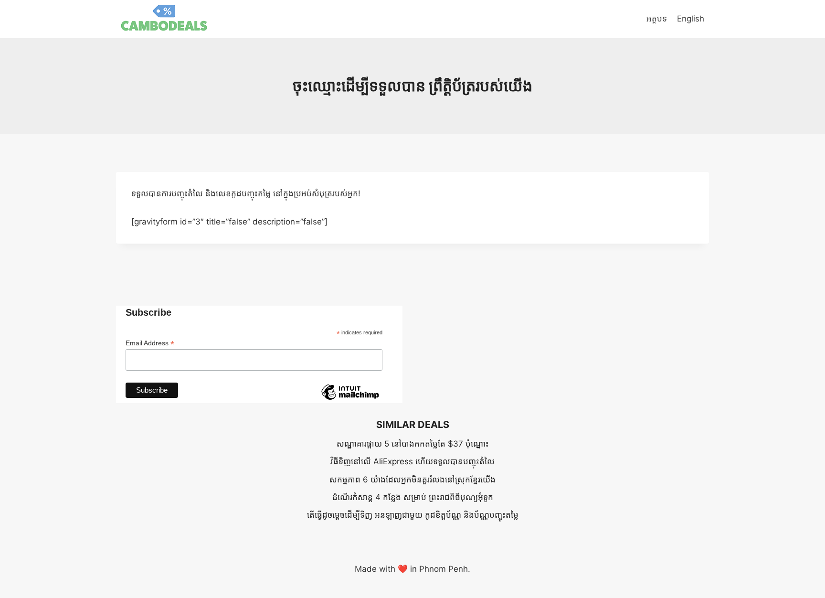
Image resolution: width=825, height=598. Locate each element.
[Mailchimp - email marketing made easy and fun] (350, 399)
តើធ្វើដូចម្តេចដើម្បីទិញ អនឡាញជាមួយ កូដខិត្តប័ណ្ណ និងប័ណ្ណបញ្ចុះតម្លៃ (412, 515)
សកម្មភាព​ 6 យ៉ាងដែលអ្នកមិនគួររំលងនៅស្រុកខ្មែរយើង (412, 479)
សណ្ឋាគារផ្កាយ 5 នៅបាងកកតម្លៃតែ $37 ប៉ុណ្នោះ (413, 443)
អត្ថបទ (656, 18)
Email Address (150, 343)
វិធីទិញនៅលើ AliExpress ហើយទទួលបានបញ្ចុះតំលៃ (412, 461)
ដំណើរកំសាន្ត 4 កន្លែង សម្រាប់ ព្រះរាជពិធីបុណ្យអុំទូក (412, 497)
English (690, 18)
